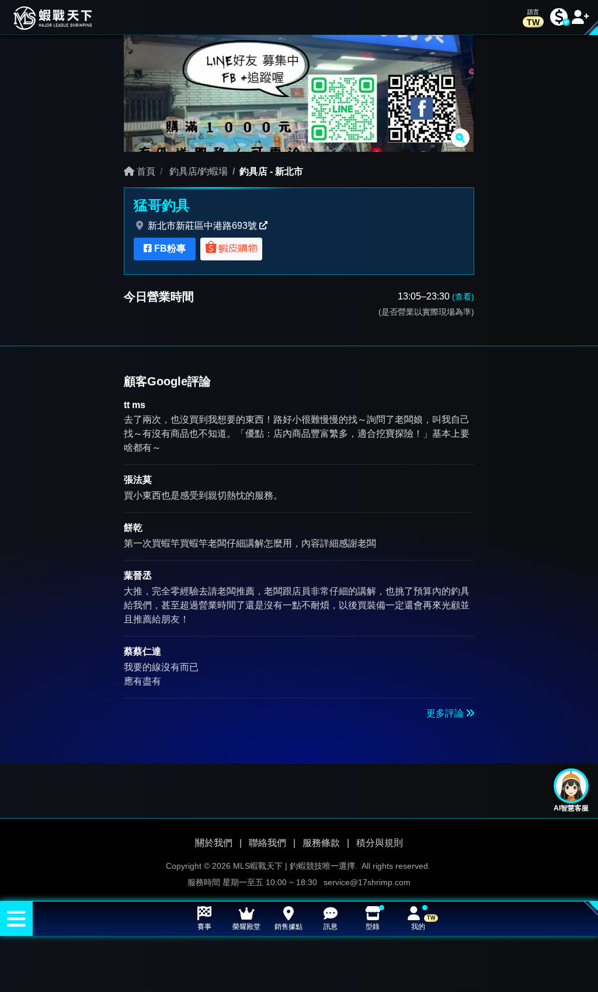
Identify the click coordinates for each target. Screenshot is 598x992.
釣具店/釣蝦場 (197, 171)
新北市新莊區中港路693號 (202, 226)
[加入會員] (580, 17)
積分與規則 (379, 842)
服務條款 (321, 842)
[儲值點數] (559, 17)
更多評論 (446, 713)
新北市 (289, 171)
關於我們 (213, 842)
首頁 (144, 171)
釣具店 (253, 171)
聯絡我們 (267, 842)
